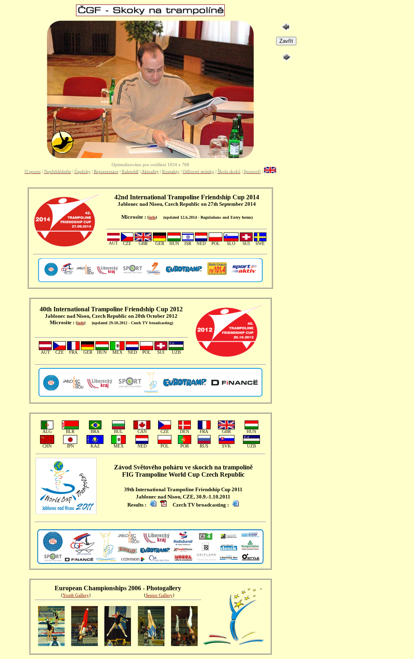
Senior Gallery (159, 595)
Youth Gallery (76, 595)
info (152, 217)
